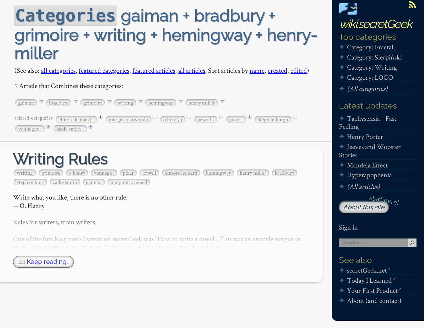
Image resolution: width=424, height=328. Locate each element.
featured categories (104, 70)
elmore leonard (76, 119)
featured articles (153, 70)
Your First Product (372, 290)
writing (125, 102)
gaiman (26, 102)
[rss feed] (412, 4)
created (277, 70)
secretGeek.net (367, 270)
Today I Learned (369, 280)
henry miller (201, 102)
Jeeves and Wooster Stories (370, 150)
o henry (173, 119)
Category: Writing (372, 67)
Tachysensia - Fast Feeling (367, 122)
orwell (205, 119)
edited (298, 70)
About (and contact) (374, 300)
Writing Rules (60, 159)
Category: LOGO (370, 77)
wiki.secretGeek (375, 24)
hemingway (160, 102)
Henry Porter (365, 136)
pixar (236, 119)
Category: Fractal (370, 46)
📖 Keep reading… (43, 261)
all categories (58, 70)
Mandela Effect (367, 165)
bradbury (58, 102)
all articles (191, 70)
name (256, 70)
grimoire (92, 102)
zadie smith (70, 128)
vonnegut (30, 128)
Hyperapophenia (369, 174)
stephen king (273, 119)
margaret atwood (129, 119)
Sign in (348, 227)
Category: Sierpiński (374, 57)
